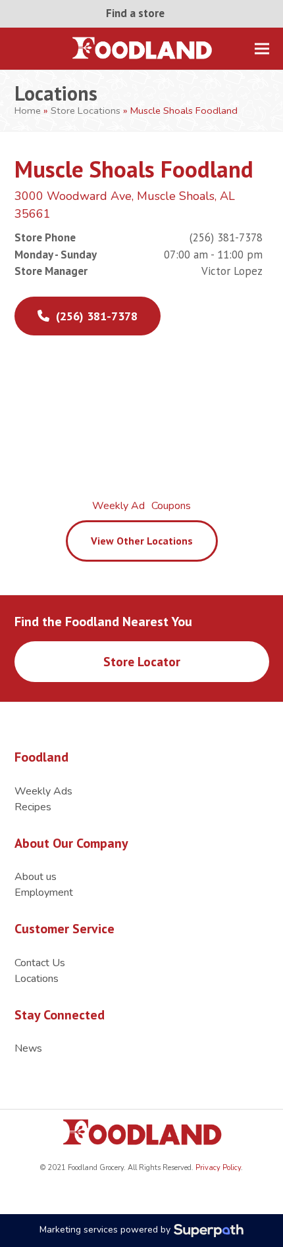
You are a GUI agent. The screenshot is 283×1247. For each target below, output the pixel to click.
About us (35, 876)
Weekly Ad (118, 506)
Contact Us (39, 963)
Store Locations (85, 110)
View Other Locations (142, 540)
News (28, 1048)
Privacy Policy (217, 1168)
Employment (43, 892)
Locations (36, 978)
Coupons (171, 506)
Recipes (32, 807)
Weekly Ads (43, 791)
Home (27, 110)
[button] (262, 48)
